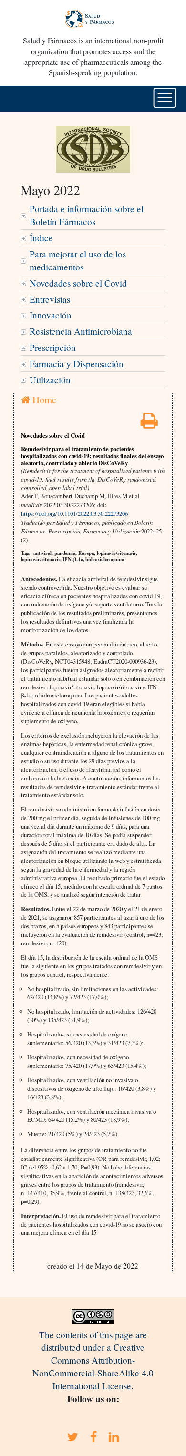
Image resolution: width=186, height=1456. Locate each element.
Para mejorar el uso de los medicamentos (78, 260)
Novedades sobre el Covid (78, 283)
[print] (149, 424)
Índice (41, 238)
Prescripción (53, 347)
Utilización (50, 380)
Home (43, 399)
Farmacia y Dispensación (77, 363)
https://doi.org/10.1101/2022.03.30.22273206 (74, 513)
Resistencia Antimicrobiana (81, 331)
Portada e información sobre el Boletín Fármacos (87, 215)
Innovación (51, 315)
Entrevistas (50, 299)
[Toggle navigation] (165, 98)
